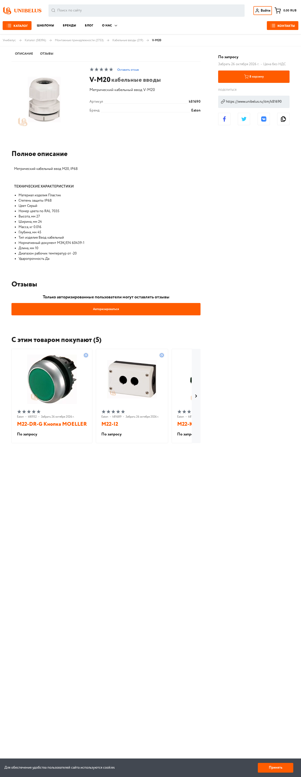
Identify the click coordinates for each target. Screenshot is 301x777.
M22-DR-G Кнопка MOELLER (52, 424)
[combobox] (146, 10)
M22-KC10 (189, 424)
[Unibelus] (22, 10)
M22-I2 (109, 424)
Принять (275, 767)
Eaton (196, 110)
